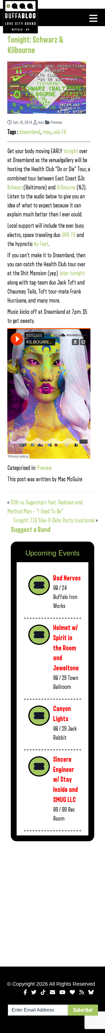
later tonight (72, 273)
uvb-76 (59, 132)
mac (40, 122)
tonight (71, 151)
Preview (56, 122)
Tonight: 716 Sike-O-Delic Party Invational (53, 521)
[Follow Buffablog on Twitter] (33, 992)
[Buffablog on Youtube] (62, 992)
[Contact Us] (52, 992)
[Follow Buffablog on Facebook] (25, 992)
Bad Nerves (67, 578)
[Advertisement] (52, 903)
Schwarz (15, 187)
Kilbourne (66, 187)
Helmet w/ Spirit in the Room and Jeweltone (66, 648)
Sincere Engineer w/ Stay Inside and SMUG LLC (65, 780)
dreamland (29, 132)
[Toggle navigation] (93, 18)
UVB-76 (69, 235)
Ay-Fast (41, 244)
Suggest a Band (30, 529)
